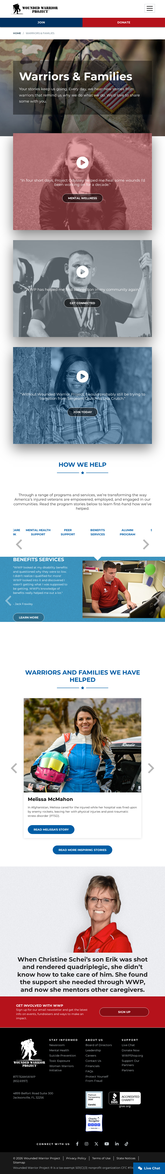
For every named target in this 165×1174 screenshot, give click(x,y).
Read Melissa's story (51, 829)
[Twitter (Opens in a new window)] (96, 1144)
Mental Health (59, 1050)
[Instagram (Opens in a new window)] (86, 1144)
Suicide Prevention (62, 1055)
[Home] (34, 9)
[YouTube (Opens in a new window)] (106, 1144)
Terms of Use (101, 1158)
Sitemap (19, 1162)
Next (146, 544)
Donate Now (130, 1050)
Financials (93, 1066)
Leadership (93, 1050)
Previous (19, 544)
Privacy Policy (76, 1158)
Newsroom (57, 1045)
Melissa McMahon (50, 799)
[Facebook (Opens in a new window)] (77, 1144)
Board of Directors (99, 1045)
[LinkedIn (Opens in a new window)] (117, 1144)
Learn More (28, 617)
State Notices (126, 1158)
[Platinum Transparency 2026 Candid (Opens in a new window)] (94, 1099)
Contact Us (93, 1061)
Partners (128, 1070)
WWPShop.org (132, 1055)
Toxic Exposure (59, 1061)
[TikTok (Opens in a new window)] (126, 1144)
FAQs (89, 1071)
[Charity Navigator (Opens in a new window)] (94, 1123)
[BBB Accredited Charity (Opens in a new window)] (125, 1100)
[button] (149, 8)
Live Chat (128, 1045)
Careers (91, 1055)
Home (17, 33)
